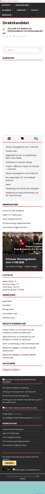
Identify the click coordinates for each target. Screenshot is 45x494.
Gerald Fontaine (20, 36)
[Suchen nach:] (22, 50)
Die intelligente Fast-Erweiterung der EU (17, 418)
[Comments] (35, 138)
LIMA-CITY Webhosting (11, 215)
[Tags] (22, 138)
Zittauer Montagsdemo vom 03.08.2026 (22, 173)
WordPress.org (8, 317)
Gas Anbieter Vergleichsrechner (15, 227)
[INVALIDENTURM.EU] (9, 1)
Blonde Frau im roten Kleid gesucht (15, 396)
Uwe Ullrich (31, 408)
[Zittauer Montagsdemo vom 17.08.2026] (22, 243)
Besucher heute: (9, 284)
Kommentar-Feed (9, 313)
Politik (34, 10)
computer (21, 10)
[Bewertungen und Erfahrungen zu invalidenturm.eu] (26, 470)
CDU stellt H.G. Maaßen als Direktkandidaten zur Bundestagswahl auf (22, 30)
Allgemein (6, 10)
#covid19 (6, 5)
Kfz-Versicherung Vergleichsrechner (16, 223)
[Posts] (9, 138)
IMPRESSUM (6, 15)
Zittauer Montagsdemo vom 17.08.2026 (22, 147)
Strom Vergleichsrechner (12, 219)
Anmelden (6, 305)
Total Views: (7, 287)
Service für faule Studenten (13, 210)
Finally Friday (7, 414)
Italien (8, 184)
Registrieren (7, 301)
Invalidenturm (22, 5)
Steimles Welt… (12, 151)
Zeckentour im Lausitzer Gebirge (19, 162)
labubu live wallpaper (10, 348)
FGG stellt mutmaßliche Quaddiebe (15, 388)
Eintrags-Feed (8, 309)
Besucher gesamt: (10, 289)
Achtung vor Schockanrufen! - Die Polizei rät (19, 392)
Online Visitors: (8, 281)
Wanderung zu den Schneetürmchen (24, 343)
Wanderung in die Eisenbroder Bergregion (22, 188)
